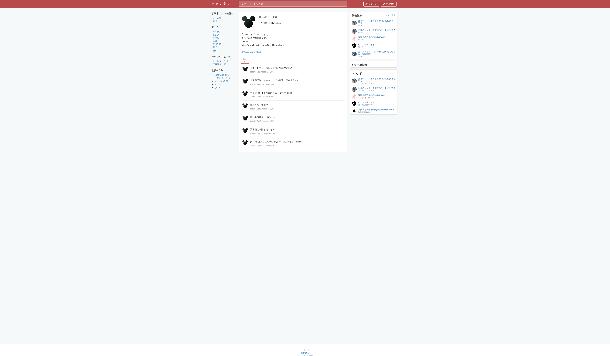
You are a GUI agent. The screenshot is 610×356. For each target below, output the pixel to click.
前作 (215, 21)
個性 (215, 50)
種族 (215, 41)
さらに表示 (390, 15)
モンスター (218, 34)
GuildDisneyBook (252, 52)
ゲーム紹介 (218, 18)
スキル (216, 38)
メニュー (218, 84)
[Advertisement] (373, 136)
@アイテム (220, 87)
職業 (215, 47)
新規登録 (389, 4)
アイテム (217, 31)
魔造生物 (217, 44)
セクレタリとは (220, 61)
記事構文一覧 (219, 64)
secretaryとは (221, 81)
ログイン (372, 4)
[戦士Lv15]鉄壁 (222, 74)
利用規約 (305, 353)
